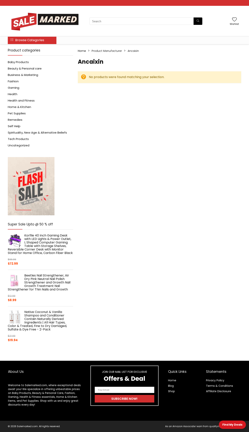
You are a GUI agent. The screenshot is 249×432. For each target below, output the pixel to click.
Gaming (13, 88)
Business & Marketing (23, 75)
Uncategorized (18, 145)
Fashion (13, 81)
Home (82, 51)
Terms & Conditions (219, 386)
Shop (171, 391)
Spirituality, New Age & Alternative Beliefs (37, 132)
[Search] (198, 21)
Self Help (14, 126)
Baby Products (18, 62)
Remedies (15, 120)
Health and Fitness (21, 100)
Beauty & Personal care (25, 68)
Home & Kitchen (19, 107)
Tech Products (18, 139)
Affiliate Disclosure (218, 391)
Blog (171, 386)
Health (12, 94)
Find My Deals (232, 425)
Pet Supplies (17, 113)
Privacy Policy (215, 380)
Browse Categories (29, 40)
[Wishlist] (234, 20)
